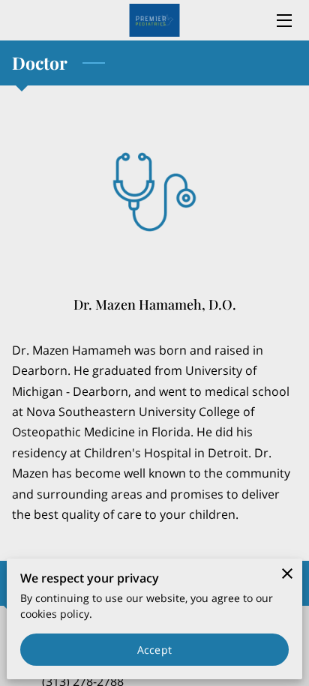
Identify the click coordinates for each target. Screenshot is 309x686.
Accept (154, 650)
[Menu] (283, 20)
